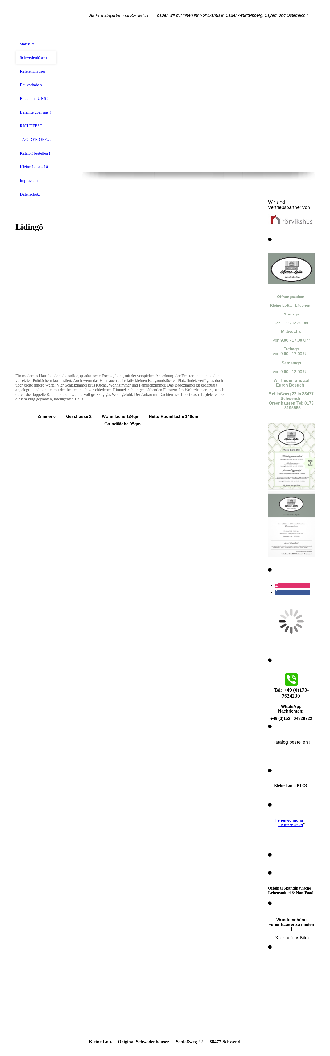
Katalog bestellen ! (35, 153)
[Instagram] (276, 585)
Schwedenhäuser (33, 57)
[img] (36, 18)
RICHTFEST (31, 126)
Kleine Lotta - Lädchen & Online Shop (36, 167)
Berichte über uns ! (35, 112)
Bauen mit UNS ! (34, 98)
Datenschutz (30, 194)
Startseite (27, 44)
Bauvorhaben (31, 85)
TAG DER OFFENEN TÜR (36, 139)
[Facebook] (276, 592)
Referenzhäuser (32, 71)
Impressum (29, 180)
